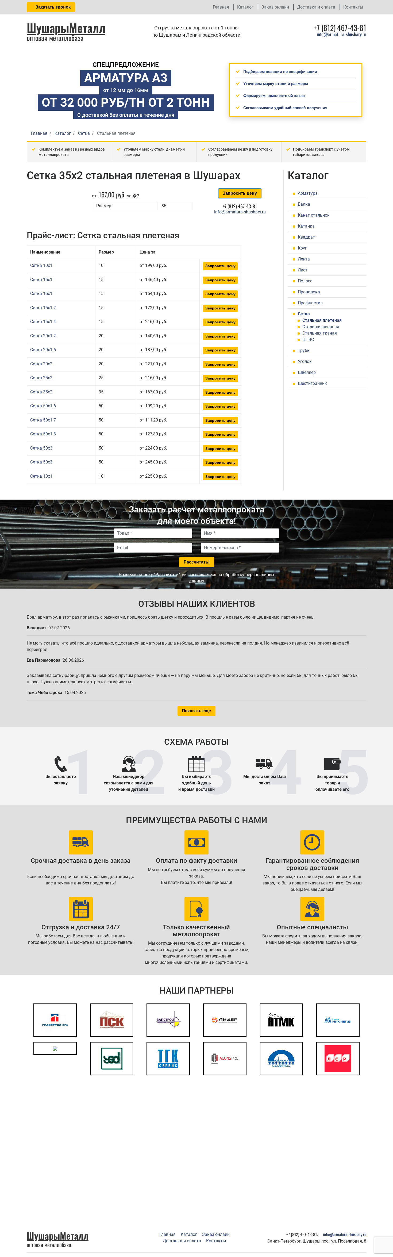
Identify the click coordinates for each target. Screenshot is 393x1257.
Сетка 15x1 (41, 279)
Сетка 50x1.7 (43, 420)
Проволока (309, 291)
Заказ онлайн (275, 7)
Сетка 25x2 (41, 377)
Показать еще (196, 710)
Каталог (245, 7)
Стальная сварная (320, 326)
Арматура (308, 193)
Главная (221, 7)
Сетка (304, 313)
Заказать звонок (52, 7)
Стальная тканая (319, 333)
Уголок (305, 361)
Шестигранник (312, 383)
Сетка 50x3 (41, 448)
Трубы (304, 350)
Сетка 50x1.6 (43, 405)
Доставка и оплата (316, 7)
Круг (302, 248)
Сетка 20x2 (41, 363)
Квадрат (306, 237)
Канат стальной (314, 215)
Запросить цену (240, 193)
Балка (304, 204)
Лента (304, 259)
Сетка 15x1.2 (43, 307)
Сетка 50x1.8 (43, 433)
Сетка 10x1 (41, 265)
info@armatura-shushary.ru (341, 34)
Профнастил (310, 302)
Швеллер (307, 372)
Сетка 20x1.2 (43, 335)
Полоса (305, 280)
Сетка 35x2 (41, 391)
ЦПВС (308, 339)
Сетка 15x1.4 (43, 321)
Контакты (353, 7)
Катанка (306, 226)
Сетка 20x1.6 (43, 349)
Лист (302, 270)
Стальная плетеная (322, 320)
